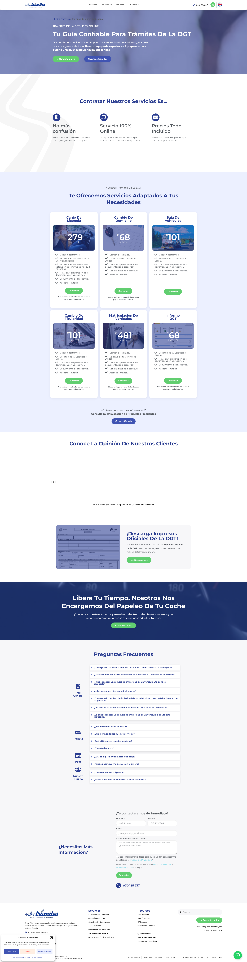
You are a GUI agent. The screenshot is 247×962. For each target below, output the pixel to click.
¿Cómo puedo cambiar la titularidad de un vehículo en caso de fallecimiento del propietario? (136, 699)
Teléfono (151, 819)
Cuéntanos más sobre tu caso (131, 839)
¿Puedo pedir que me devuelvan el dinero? (116, 764)
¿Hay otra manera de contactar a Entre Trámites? (120, 779)
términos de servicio (124, 868)
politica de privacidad (162, 864)
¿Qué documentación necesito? (110, 726)
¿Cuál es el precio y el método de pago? (114, 757)
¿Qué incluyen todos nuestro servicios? (114, 734)
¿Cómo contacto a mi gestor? (109, 772)
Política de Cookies (19, 957)
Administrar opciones (44, 951)
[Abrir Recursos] (125, 4)
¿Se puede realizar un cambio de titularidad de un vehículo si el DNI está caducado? (132, 716)
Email (119, 829)
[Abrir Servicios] (111, 4)
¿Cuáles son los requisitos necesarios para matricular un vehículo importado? (134, 674)
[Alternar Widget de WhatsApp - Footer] (237, 955)
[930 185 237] (118, 885)
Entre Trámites (62, 19)
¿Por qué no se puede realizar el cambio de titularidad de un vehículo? (131, 707)
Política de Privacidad (34, 957)
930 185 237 (131, 885)
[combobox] (200, 912)
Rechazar (27, 951)
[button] (51, 937)
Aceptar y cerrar (11, 951)
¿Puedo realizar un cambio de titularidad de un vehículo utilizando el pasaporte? (130, 683)
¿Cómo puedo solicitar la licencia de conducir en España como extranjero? (133, 667)
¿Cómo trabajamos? (104, 748)
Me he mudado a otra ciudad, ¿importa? (115, 691)
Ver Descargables (139, 560)
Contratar (74, 290)
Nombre (120, 819)
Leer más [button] (76, 496)
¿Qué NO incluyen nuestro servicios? (113, 741)
